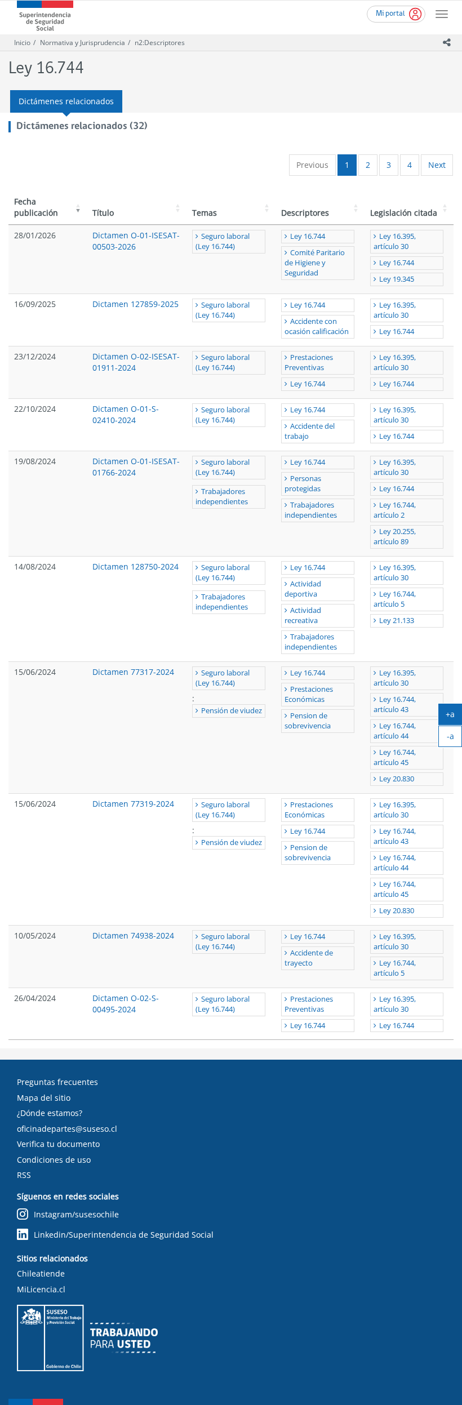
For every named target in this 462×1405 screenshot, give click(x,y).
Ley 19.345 (396, 279)
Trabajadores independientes (222, 496)
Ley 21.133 (396, 620)
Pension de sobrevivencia (308, 721)
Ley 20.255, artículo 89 (395, 536)
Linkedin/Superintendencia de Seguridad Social (124, 1234)
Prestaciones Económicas (309, 694)
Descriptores (305, 212)
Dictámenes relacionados (66, 101)
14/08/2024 (35, 566)
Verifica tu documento (58, 1144)
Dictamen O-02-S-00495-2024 (125, 1004)
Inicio (22, 42)
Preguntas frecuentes (57, 1082)
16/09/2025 (35, 304)
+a (454, 716)
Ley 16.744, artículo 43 (395, 704)
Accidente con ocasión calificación (317, 326)
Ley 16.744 (307, 236)
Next (437, 164)
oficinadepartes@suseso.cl (67, 1128)
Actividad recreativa (303, 615)
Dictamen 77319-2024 (133, 803)
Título (103, 212)
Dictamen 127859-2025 (135, 304)
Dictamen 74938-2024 (133, 935)
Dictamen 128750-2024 (135, 566)
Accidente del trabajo (310, 431)
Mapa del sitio (43, 1097)
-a (454, 738)
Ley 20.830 (396, 779)
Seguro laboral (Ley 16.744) (223, 241)
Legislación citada (403, 212)
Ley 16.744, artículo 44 (395, 731)
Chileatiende (41, 1273)
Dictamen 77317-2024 (133, 671)
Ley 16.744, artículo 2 (395, 510)
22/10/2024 (35, 408)
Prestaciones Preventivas (309, 362)
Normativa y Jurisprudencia (82, 42)
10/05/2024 (35, 935)
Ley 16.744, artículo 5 (395, 599)
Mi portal (390, 14)
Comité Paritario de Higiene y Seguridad (315, 263)
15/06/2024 (35, 671)
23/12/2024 (35, 356)
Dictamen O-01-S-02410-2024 (125, 414)
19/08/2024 (35, 461)
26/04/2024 (35, 998)
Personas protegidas (303, 483)
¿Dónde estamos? (49, 1113)
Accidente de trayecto (309, 958)
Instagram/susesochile (76, 1214)
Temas (204, 212)
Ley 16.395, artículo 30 (395, 241)
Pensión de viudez (231, 710)
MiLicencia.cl (41, 1289)
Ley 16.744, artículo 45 (395, 757)
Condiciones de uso (54, 1159)
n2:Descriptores (160, 42)
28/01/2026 (35, 235)
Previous (312, 164)
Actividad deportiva (303, 589)
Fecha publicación (36, 207)
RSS (24, 1175)
